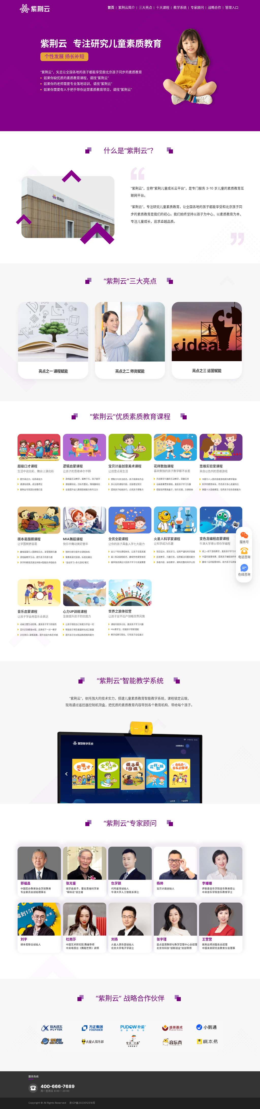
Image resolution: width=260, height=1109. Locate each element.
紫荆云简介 (126, 7)
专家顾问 (197, 7)
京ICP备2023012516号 (82, 1102)
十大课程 (162, 7)
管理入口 (231, 7)
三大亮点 (145, 7)
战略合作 (214, 7)
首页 (111, 7)
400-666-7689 (58, 1086)
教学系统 (180, 7)
